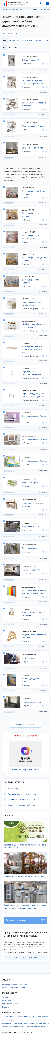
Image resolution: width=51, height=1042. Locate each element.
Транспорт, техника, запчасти (21, 799)
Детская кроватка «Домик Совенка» (34, 259)
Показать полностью (25, 958)
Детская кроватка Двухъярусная (30, 237)
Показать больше (25, 724)
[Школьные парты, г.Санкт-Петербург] (46, 400)
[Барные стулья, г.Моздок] (46, 87)
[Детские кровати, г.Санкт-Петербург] (46, 309)
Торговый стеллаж (30, 526)
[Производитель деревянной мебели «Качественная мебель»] (43, 64)
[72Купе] (43, 423)
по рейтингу (14, 40)
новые (38, 40)
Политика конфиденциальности (14, 987)
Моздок (29, 9)
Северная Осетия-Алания (24, 9)
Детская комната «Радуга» (34, 439)
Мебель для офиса (30, 658)
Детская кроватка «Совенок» (30, 281)
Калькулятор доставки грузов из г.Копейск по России (23, 1020)
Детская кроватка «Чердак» (30, 214)
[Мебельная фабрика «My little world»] (43, 198)
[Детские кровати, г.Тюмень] (46, 486)
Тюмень (27, 423)
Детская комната (30, 548)
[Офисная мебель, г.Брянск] (46, 662)
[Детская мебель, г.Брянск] (46, 685)
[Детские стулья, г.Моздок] (46, 152)
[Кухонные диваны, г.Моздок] (46, 109)
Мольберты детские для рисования (33, 614)
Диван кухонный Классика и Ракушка (34, 104)
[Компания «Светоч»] (43, 597)
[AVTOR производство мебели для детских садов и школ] (43, 309)
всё (4, 40)
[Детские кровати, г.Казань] (46, 198)
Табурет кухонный (30, 60)
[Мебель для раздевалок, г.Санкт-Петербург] (46, 331)
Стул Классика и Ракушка (34, 126)
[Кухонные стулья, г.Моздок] (46, 130)
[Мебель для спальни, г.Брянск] (46, 706)
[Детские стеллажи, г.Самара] (46, 641)
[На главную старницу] (3, 9)
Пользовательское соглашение (14, 984)
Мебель (35, 9)
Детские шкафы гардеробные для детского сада (34, 592)
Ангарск (27, 530)
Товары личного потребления (21, 805)
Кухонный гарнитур (31, 570)
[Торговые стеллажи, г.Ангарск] (46, 530)
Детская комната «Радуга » (34, 417)
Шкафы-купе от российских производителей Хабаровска (25, 1026)
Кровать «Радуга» (30, 483)
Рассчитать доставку (16, 920)
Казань (27, 198)
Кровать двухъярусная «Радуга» (32, 504)
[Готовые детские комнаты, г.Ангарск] (46, 552)
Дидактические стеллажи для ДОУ (34, 636)
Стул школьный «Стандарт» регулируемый (32, 373)
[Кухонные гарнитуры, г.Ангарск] (46, 574)
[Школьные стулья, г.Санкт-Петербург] (46, 378)
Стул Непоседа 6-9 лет (32, 148)
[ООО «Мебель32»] (43, 662)
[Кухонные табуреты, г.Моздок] (46, 64)
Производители (8, 1000)
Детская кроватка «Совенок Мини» (34, 192)
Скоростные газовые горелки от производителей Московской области (25, 1017)
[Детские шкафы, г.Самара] (46, 597)
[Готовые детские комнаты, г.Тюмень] (46, 423)
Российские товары (13, 9)
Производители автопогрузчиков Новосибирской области (25, 1023)
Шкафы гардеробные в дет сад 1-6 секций (34, 325)
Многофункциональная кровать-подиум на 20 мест (32, 349)
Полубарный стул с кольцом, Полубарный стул (33, 82)
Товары (5, 997)
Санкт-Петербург (31, 309)
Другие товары (15, 788)
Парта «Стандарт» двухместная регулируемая (33, 395)
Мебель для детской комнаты (31, 680)
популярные (27, 40)
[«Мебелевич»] (43, 530)
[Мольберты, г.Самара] (46, 619)
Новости (5, 1007)
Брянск (27, 662)
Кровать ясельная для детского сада (32, 303)
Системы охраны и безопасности (23, 794)
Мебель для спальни (31, 702)
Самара (27, 597)
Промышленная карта (10, 1004)
